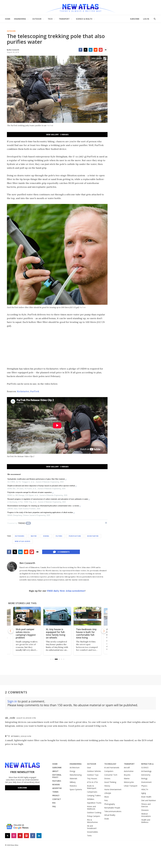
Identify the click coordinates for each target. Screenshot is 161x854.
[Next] (103, 630)
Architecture (74, 767)
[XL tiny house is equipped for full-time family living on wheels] (57, 616)
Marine (127, 778)
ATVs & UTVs (92, 782)
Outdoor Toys (92, 775)
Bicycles (127, 775)
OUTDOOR (36, 19)
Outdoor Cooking (94, 812)
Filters (59, 536)
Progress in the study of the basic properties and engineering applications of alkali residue (40, 512)
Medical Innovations (146, 815)
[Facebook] (80, 50)
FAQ (54, 806)
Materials (73, 778)
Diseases (145, 810)
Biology (144, 778)
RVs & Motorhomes (92, 821)
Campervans (92, 792)
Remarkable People (112, 808)
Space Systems (76, 789)
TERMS (55, 792)
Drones (107, 778)
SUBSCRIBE (134, 19)
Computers (108, 771)
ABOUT (55, 771)
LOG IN (146, 19)
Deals (106, 818)
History (107, 786)
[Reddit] (95, 50)
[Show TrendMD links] (106, 523)
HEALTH (144, 789)
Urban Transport (130, 786)
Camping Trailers (22, 611)
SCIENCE (144, 767)
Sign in (12, 701)
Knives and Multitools (91, 807)
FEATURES (56, 781)
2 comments (64, 552)
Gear (89, 767)
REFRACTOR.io (147, 764)
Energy (72, 771)
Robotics (73, 786)
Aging (143, 793)
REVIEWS (56, 784)
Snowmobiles (92, 832)
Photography (109, 804)
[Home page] (80, 7)
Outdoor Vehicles (94, 771)
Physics (144, 786)
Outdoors (11, 31)
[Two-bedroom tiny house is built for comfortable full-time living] (87, 616)
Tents (89, 835)
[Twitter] (85, 50)
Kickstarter (23, 391)
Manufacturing (76, 775)
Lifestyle (107, 793)
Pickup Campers (93, 816)
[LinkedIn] (90, 50)
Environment (146, 782)
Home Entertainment (112, 789)
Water (34, 536)
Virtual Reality (109, 815)
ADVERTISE (57, 788)
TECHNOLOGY (110, 764)
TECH (50, 19)
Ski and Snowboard (91, 827)
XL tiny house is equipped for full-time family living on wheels (55, 633)
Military (73, 782)
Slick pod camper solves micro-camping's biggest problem (26, 633)
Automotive (128, 771)
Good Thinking (110, 782)
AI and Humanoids (111, 767)
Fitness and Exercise (146, 805)
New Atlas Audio (22, 541)
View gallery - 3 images (57, 134)
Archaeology (146, 771)
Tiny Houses (50, 611)
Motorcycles (129, 782)
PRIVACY (55, 795)
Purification (75, 536)
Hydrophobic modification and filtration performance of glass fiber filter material (36, 479)
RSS (53, 803)
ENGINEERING (20, 19)
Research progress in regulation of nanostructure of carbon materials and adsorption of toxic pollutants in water (47, 499)
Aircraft (127, 767)
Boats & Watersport (91, 787)
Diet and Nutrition (148, 800)
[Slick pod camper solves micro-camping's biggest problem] (27, 616)
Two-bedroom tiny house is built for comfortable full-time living (86, 633)
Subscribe (22, 787)
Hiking (46, 536)
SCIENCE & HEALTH (84, 19)
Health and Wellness (145, 821)
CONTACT (56, 799)
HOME (7, 19)
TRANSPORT (64, 19)
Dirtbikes (90, 799)
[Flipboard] (101, 50)
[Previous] (10, 630)
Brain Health (146, 797)
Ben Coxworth (27, 563)
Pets (106, 800)
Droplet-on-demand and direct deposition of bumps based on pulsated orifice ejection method (41, 486)
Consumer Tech (110, 775)
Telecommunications (112, 811)
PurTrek (34, 391)
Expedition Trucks (94, 803)
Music (106, 797)
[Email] (106, 50)
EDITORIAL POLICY (56, 776)
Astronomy (145, 775)
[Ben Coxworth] (12, 567)
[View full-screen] (104, 58)
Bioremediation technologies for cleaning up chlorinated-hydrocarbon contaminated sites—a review (43, 506)
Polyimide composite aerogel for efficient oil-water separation (29, 492)
